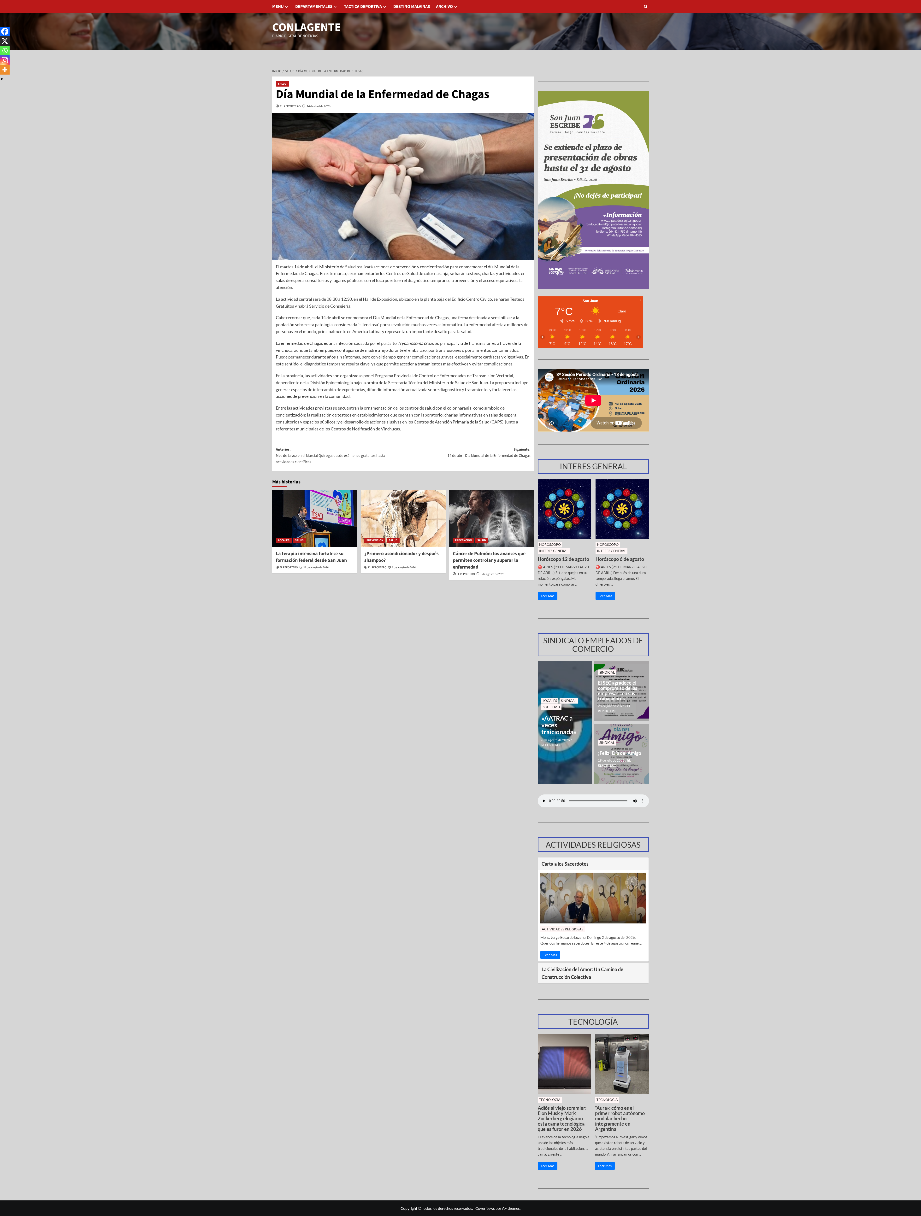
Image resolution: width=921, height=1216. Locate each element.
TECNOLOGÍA (550, 1100)
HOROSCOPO (550, 544)
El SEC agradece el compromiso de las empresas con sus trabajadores (617, 690)
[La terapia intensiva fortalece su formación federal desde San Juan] (314, 518)
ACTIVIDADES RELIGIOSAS (562, 929)
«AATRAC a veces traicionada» (559, 725)
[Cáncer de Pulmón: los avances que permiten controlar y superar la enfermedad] (491, 518)
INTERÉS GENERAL (553, 551)
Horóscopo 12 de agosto (563, 559)
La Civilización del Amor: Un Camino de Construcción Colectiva (582, 973)
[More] (5, 70)
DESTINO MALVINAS (411, 7)
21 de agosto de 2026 (316, 567)
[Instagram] (5, 60)
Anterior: (330, 455)
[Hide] (2, 79)
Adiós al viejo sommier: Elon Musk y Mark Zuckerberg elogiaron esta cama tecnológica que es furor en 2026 (562, 1118)
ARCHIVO (444, 7)
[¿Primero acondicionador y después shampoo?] (403, 518)
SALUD (282, 84)
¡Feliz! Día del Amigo (619, 753)
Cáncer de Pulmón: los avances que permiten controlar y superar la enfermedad (489, 560)
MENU (278, 7)
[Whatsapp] (5, 50)
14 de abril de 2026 (319, 106)
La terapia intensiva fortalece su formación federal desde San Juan (311, 557)
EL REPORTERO (290, 106)
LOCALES (283, 540)
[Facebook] (5, 31)
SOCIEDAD (551, 707)
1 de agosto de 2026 (404, 567)
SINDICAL (568, 701)
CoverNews (485, 1208)
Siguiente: (489, 452)
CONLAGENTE (306, 27)
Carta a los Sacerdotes (565, 864)
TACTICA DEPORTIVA (363, 7)
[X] (5, 41)
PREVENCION (374, 540)
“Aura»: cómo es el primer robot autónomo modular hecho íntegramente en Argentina (620, 1118)
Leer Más (547, 596)
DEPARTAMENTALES (313, 7)
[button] (646, 6)
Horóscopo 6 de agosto (620, 559)
